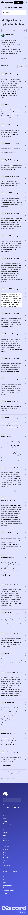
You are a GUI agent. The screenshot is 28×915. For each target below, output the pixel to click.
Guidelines (6, 888)
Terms (4, 879)
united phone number (11, 302)
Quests (5, 868)
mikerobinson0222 (6, 436)
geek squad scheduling (9, 490)
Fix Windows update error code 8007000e (9, 93)
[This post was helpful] (25, 35)
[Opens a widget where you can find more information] (22, 912)
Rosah (7, 653)
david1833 (8, 532)
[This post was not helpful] (25, 40)
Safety (5, 852)
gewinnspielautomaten (7, 557)
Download (6, 815)
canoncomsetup (9, 672)
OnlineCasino (9, 401)
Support (5, 849)
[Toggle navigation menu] (26, 2)
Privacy (5, 882)
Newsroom (6, 840)
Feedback (14, 7)
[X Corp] (4, 58)
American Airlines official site (12, 265)
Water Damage (6, 765)
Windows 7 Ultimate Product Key (11, 603)
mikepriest (8, 143)
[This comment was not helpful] (25, 78)
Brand (4, 838)
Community (6, 863)
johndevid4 (8, 74)
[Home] (7, 2)
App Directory (7, 824)
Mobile (21, 7)
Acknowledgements (8, 890)
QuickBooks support (14, 427)
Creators (5, 860)
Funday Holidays (6, 659)
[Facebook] (2, 58)
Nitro (4, 818)
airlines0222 (8, 192)
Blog (4, 855)
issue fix (12, 169)
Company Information (9, 896)
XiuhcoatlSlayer (9, 34)
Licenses (5, 893)
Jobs (4, 835)
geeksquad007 (9, 176)
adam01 (7, 104)
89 (26, 58)
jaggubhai (8, 160)
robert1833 (8, 125)
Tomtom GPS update (7, 115)
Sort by (21, 66)
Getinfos (7, 417)
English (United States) (11, 800)
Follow (14, 30)
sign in (6, 778)
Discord (7, 7)
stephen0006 (9, 467)
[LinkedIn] (6, 58)
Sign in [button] (19, 2)
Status (5, 821)
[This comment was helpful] (25, 73)
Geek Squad (15, 185)
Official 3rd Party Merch (10, 871)
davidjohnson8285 (6, 733)
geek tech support (14, 544)
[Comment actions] (25, 81)
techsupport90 (9, 333)
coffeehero (8, 313)
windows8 (8, 584)
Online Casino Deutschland (9, 406)
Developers (6, 865)
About (5, 832)
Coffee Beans (9, 326)
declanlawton (9, 633)
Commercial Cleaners (12, 371)
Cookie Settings (7, 885)
